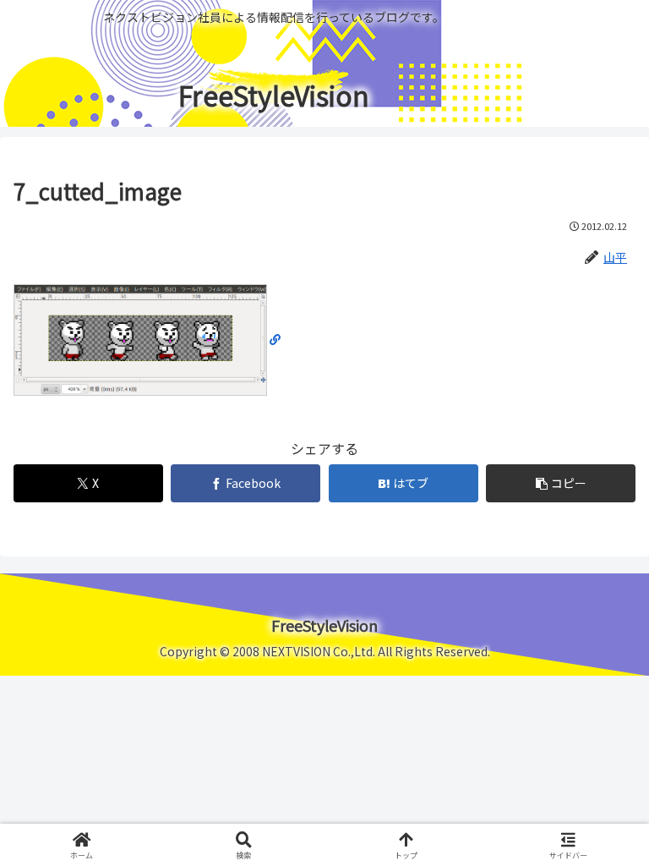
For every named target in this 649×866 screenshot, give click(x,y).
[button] (560, 483)
